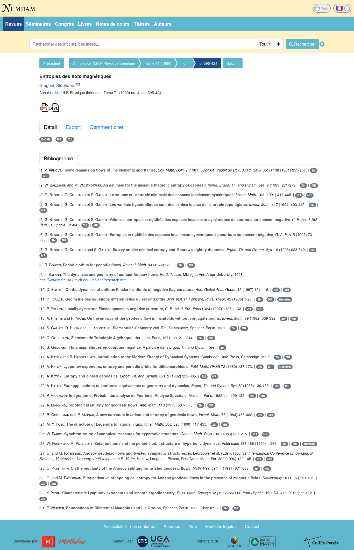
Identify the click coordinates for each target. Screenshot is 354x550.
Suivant (232, 63)
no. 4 (185, 63)
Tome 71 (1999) (158, 63)
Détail (50, 127)
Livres (85, 23)
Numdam (285, 299)
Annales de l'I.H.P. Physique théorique (104, 63)
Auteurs (163, 23)
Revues (13, 23)
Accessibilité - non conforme (129, 526)
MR (59, 139)
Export (73, 127)
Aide (192, 526)
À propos (172, 526)
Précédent (51, 63)
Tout (263, 44)
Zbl (70, 139)
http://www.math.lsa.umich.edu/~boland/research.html (83, 279)
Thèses (142, 23)
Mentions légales (221, 526)
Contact (252, 526)
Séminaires (38, 23)
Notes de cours (113, 23)
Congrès (64, 23)
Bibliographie (58, 158)
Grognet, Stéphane (56, 85)
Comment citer (107, 127)
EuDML (46, 139)
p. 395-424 (208, 63)
